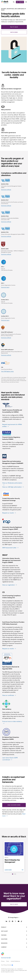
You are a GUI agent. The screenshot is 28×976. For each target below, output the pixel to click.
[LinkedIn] (6, 921)
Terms (7, 961)
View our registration (8, 585)
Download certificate (6, 189)
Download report (5, 287)
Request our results (8, 513)
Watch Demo (14, 32)
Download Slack (5, 957)
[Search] (13, 2)
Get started (19, 2)
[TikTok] (21, 921)
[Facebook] (12, 921)
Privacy (3, 961)
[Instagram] (9, 921)
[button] (12, 874)
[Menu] (26, 2)
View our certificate (8, 695)
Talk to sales (14, 27)
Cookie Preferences (15, 961)
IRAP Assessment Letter (9, 548)
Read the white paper (14, 805)
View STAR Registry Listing (7, 371)
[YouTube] (18, 921)
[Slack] (4, 2)
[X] (15, 921)
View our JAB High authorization (12, 487)
